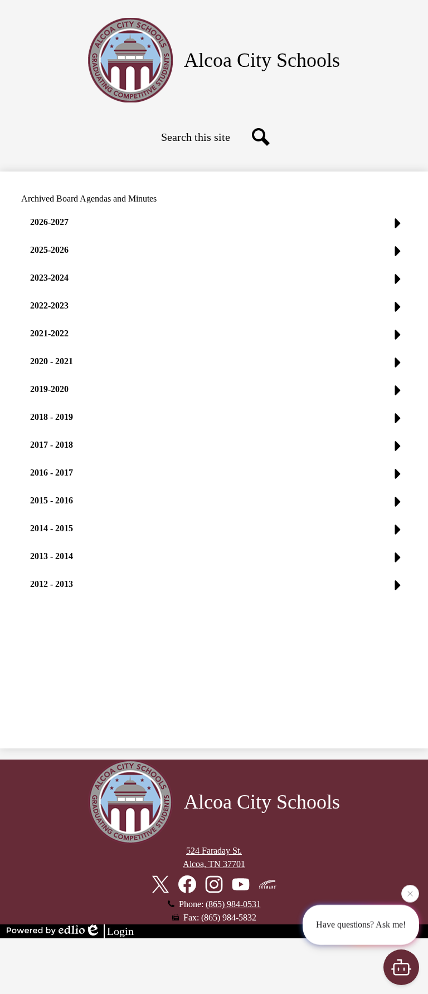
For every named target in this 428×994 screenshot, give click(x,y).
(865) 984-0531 (233, 904)
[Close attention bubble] (410, 893)
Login (120, 931)
